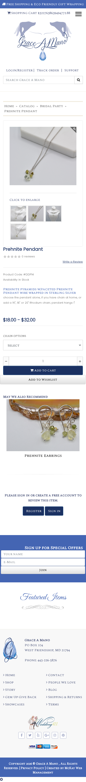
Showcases (14, 704)
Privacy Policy (32, 768)
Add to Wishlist (42, 379)
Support (71, 70)
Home (9, 675)
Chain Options (14, 336)
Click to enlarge (25, 199)
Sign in (54, 511)
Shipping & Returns (64, 697)
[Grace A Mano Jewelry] (43, 156)
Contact (55, 675)
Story (9, 689)
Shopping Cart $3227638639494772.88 (40, 12)
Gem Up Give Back (20, 697)
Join (43, 570)
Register (33, 511)
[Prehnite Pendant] (18, 212)
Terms (53, 704)
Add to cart (44, 370)
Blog (52, 689)
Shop (9, 682)
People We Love (61, 682)
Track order (48, 70)
